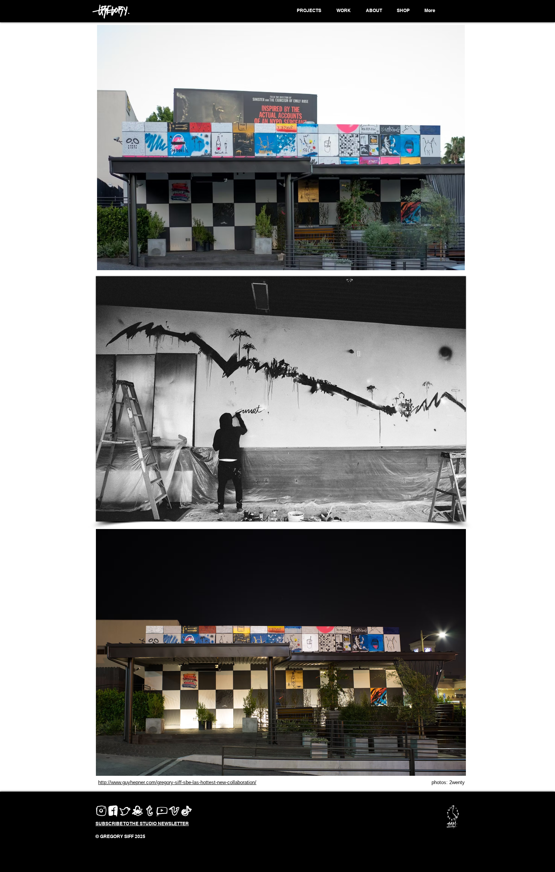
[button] (310, 10)
